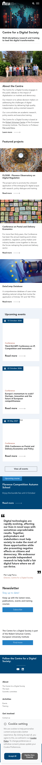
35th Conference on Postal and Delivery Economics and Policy (19, 447)
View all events (21, 469)
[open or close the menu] (38, 3)
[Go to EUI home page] (9, 3)
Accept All (12, 756)
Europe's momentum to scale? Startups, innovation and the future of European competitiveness (19, 397)
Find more (17, 643)
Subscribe (17, 610)
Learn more (7, 132)
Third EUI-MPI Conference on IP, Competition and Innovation (20, 347)
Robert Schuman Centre (15, 122)
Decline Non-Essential (30, 756)
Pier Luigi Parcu (8, 128)
